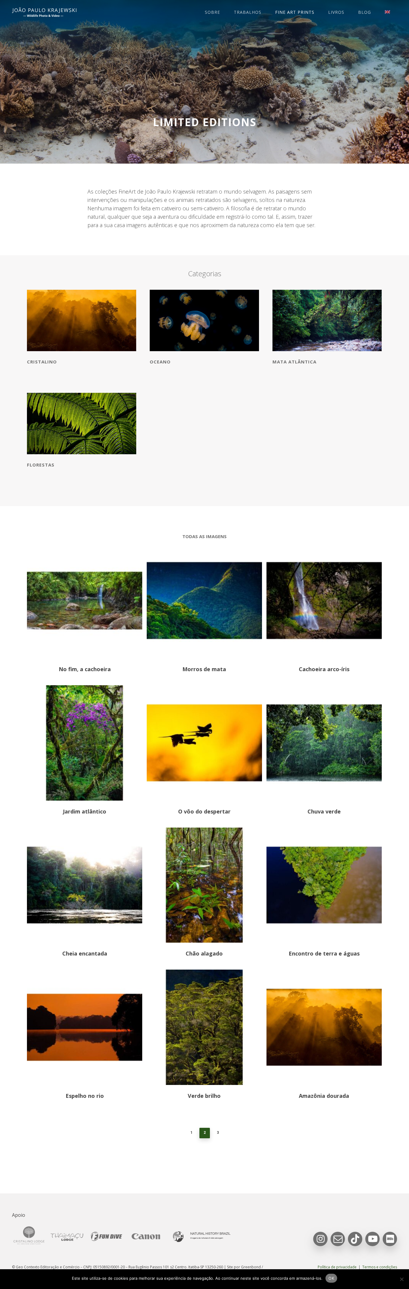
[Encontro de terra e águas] (324, 885)
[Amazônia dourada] (324, 1027)
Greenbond (251, 1267)
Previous (182, 1132)
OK (331, 1278)
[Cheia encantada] (84, 885)
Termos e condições (379, 1267)
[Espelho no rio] (84, 1027)
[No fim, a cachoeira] (84, 600)
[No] (402, 1279)
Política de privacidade (337, 1267)
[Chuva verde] (324, 743)
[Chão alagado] (204, 885)
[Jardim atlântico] (84, 743)
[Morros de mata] (204, 600)
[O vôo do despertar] (204, 743)
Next (227, 1132)
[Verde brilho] (204, 1027)
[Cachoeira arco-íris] (324, 600)
